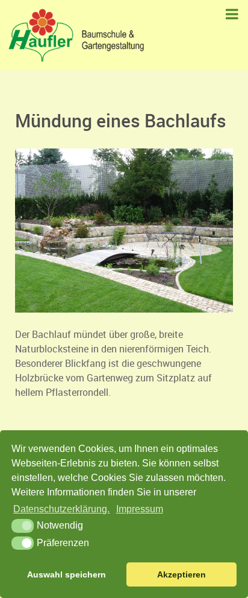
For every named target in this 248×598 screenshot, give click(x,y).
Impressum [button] (139, 509)
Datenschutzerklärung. (61, 509)
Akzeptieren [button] (181, 574)
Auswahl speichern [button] (66, 574)
